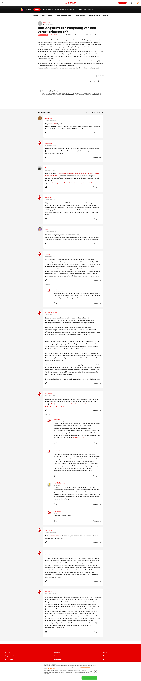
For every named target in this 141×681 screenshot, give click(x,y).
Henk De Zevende (59, 483)
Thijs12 (47, 254)
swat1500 (48, 143)
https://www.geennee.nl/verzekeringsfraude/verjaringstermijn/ (70, 183)
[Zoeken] (129, 3)
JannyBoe (57, 419)
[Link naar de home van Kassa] (22, 9)
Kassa (28, 9)
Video (43, 15)
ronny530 (48, 591)
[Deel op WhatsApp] (98, 81)
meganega (57, 289)
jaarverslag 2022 (79, 437)
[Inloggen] (134, 3)
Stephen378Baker (51, 312)
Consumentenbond (55, 536)
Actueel (49, 15)
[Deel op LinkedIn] (94, 81)
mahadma (48, 118)
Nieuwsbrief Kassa (93, 15)
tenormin (48, 197)
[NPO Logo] (138, 3)
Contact (105, 15)
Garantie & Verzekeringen (57, 34)
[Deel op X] (90, 81)
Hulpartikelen (80, 15)
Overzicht (35, 15)
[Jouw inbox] (131, 3)
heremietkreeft (50, 168)
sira (46, 229)
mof (46, 553)
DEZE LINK (54, 124)
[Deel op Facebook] (86, 81)
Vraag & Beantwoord (63, 15)
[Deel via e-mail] (101, 81)
